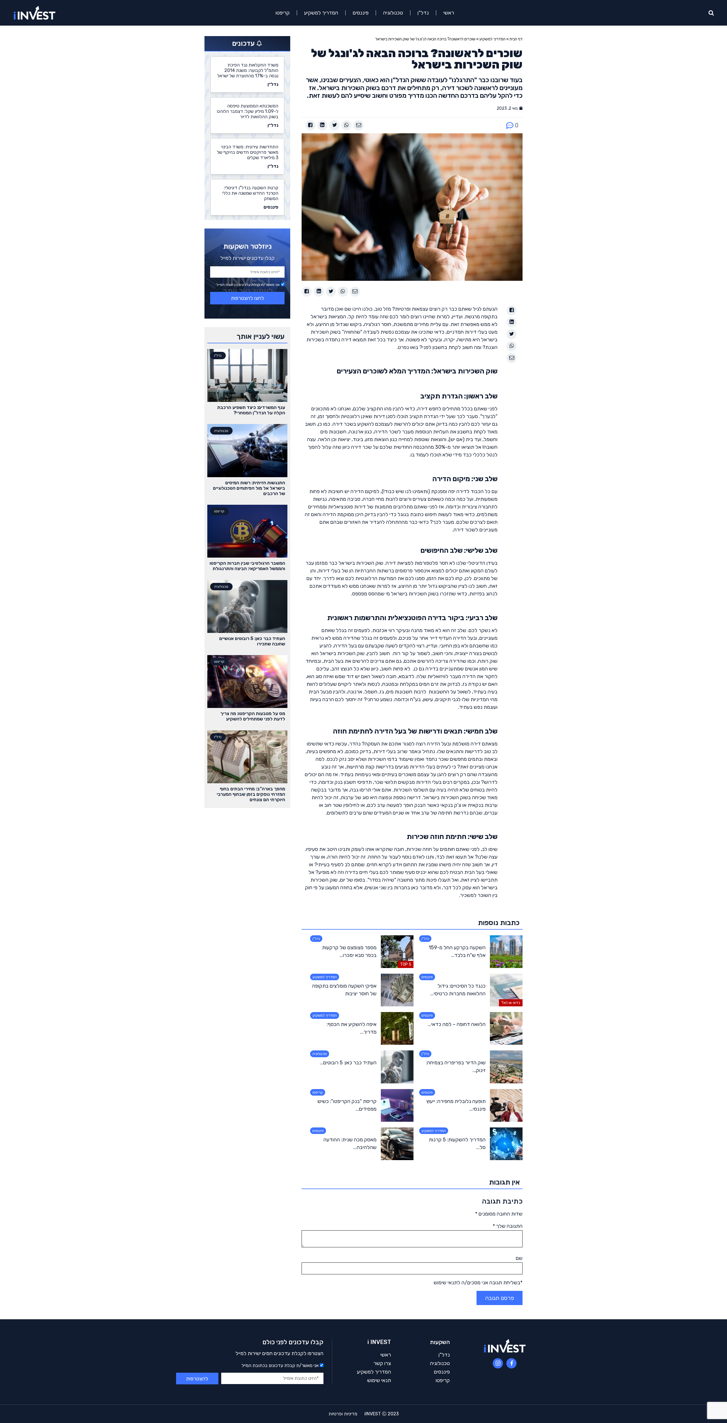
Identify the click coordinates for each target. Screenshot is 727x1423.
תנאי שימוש (379, 1380)
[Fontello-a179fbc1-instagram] (498, 1363)
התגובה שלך (508, 1226)
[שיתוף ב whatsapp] (346, 125)
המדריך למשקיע (321, 13)
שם (519, 1258)
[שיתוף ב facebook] (310, 125)
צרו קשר (382, 1363)
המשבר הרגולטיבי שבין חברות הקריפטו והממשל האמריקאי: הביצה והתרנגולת (247, 565)
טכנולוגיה (393, 13)
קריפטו (282, 13)
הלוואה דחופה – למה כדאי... (457, 1024)
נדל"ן (423, 13)
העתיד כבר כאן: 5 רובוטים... (348, 1063)
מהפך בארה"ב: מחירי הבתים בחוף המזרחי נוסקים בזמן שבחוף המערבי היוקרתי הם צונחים (251, 794)
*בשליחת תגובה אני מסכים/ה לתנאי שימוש (478, 1282)
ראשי (448, 13)
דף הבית (516, 39)
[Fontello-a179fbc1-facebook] (511, 1363)
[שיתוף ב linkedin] (322, 125)
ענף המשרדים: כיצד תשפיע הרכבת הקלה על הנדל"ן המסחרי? (251, 410)
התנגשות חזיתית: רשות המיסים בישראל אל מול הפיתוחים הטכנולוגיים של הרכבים (249, 488)
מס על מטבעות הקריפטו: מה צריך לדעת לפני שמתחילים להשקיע (252, 716)
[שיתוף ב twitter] (334, 125)
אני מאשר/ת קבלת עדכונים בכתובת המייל (248, 284)
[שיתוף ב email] (358, 125)
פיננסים (361, 13)
